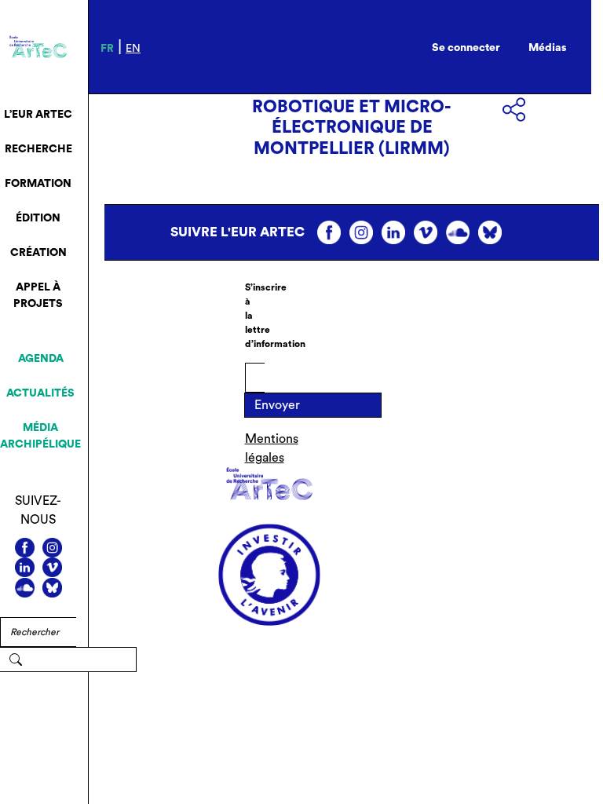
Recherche (38, 149)
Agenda (41, 358)
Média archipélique (40, 436)
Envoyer (277, 405)
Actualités (40, 393)
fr (107, 48)
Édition (38, 218)
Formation (38, 183)
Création (38, 252)
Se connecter (466, 47)
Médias (547, 47)
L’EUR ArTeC (38, 114)
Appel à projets (38, 295)
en (133, 48)
